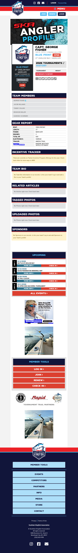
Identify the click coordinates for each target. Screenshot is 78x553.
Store (39, 505)
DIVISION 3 (22, 80)
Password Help (62, 3)
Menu (61, 8)
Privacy (33, 521)
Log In (38, 369)
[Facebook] (38, 545)
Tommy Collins (19, 108)
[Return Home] (18, 8)
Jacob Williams (19, 104)
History (41, 65)
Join (43, 14)
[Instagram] (31, 545)
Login (53, 3)
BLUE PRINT (22, 67)
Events (39, 474)
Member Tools (39, 464)
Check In (38, 385)
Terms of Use (42, 521)
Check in (53, 266)
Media (39, 498)
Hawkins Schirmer (21, 116)
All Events (38, 293)
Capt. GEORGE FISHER (22, 76)
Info (28, 266)
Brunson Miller (20, 112)
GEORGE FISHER (19, 100)
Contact (39, 511)
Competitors (39, 480)
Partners (39, 486)
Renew (52, 14)
